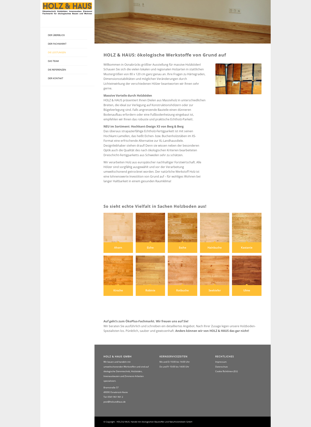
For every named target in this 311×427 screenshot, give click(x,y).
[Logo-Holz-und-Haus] (67, 8)
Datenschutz (221, 366)
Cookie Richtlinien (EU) (226, 371)
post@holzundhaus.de (114, 401)
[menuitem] (67, 35)
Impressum (221, 361)
